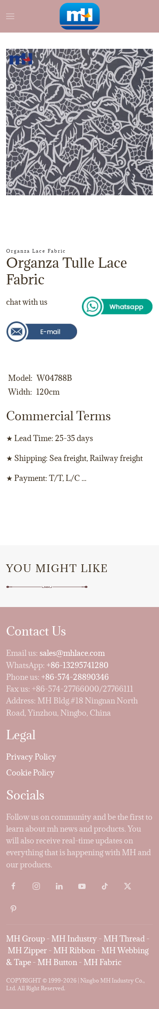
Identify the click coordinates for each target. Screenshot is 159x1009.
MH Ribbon (74, 950)
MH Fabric (102, 962)
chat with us (26, 302)
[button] (10, 16)
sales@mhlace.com (72, 653)
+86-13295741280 (77, 665)
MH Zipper (27, 950)
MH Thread (124, 938)
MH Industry (74, 938)
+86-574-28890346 (75, 677)
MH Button (57, 962)
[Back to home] (79, 16)
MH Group (25, 938)
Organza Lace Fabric (36, 251)
